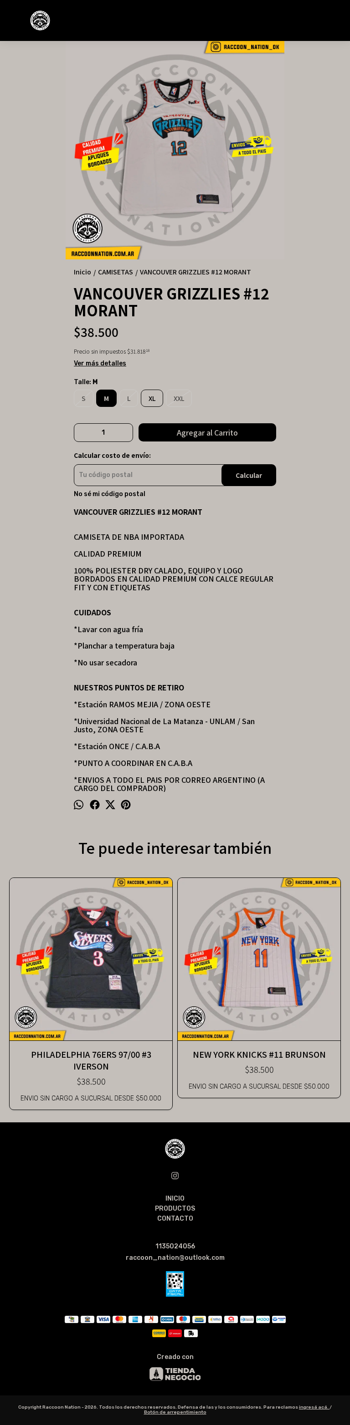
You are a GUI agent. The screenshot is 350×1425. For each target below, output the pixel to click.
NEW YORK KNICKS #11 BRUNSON (259, 1054)
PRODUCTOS (175, 1208)
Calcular (249, 475)
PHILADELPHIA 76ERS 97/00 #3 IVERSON (91, 1060)
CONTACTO (175, 1218)
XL (152, 398)
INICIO (175, 1198)
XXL (179, 398)
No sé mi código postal (109, 494)
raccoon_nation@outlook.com (175, 1258)
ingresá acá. (314, 1407)
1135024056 (175, 1246)
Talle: (86, 382)
